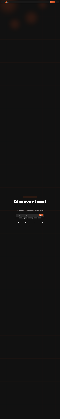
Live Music (20, 218)
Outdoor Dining (31, 218)
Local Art (35, 218)
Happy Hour (25, 218)
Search (41, 215)
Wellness (39, 218)
